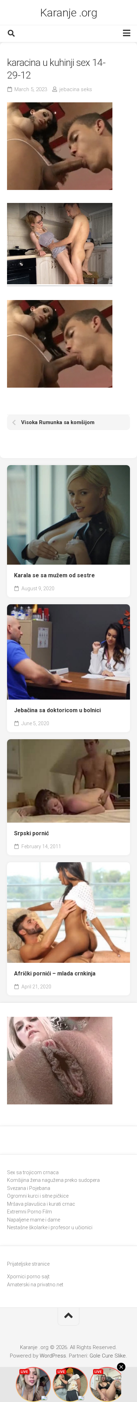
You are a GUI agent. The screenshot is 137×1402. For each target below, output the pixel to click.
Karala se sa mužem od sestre (54, 575)
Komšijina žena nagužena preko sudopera (53, 1180)
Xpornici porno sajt (28, 1276)
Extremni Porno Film (29, 1211)
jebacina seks (75, 89)
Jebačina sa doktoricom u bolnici (57, 710)
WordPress (53, 1356)
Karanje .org (68, 12)
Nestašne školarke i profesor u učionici (49, 1227)
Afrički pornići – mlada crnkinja (55, 973)
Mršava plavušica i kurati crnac (41, 1204)
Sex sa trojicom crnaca (33, 1172)
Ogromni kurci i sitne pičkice (37, 1196)
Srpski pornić (31, 833)
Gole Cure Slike (108, 1356)
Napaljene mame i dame (33, 1220)
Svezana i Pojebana (28, 1188)
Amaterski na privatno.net (35, 1284)
